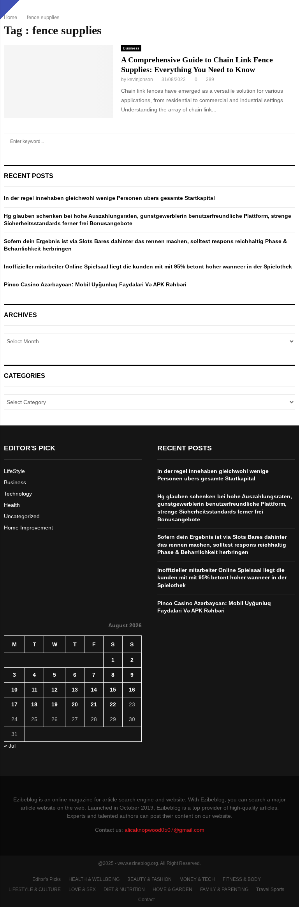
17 (14, 704)
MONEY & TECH (197, 879)
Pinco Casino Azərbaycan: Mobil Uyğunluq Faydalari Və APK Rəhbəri (95, 284)
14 (94, 689)
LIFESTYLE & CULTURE (35, 889)
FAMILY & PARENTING (224, 889)
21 (94, 704)
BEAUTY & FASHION (149, 879)
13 (75, 689)
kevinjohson (140, 79)
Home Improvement (28, 527)
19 (54, 704)
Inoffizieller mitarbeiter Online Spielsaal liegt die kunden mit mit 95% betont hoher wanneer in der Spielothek (148, 266)
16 (132, 689)
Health (12, 505)
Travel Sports (270, 889)
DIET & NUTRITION (124, 889)
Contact (146, 899)
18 (34, 704)
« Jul (10, 746)
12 (54, 689)
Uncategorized (22, 516)
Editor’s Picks (46, 879)
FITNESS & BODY (242, 879)
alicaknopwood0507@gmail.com (164, 830)
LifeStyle (14, 471)
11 (34, 689)
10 (14, 689)
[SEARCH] (287, 141)
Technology (18, 494)
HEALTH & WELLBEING (94, 879)
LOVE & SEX (82, 889)
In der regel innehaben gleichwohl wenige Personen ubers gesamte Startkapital (109, 198)
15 (113, 689)
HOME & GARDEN (172, 889)
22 (113, 704)
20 (75, 704)
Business (131, 48)
